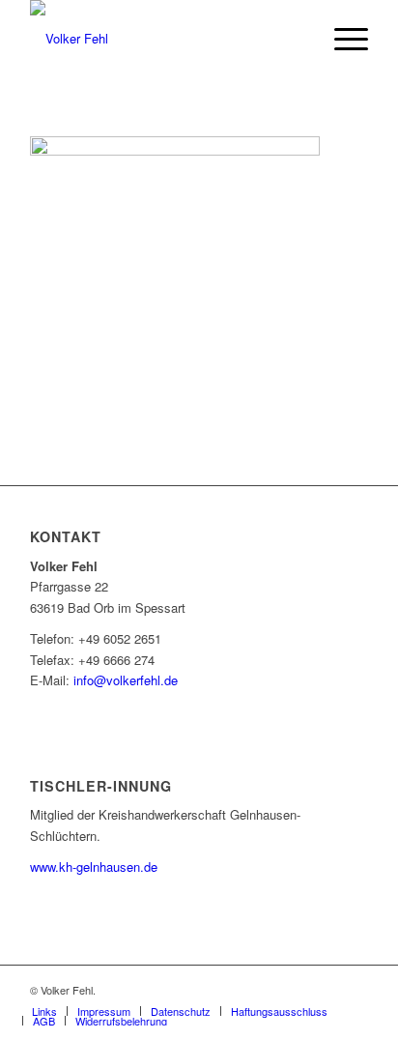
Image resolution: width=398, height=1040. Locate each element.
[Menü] (341, 38)
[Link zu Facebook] (353, 989)
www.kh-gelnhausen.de (93, 866)
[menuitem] (341, 38)
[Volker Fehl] (165, 38)
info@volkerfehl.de (125, 680)
